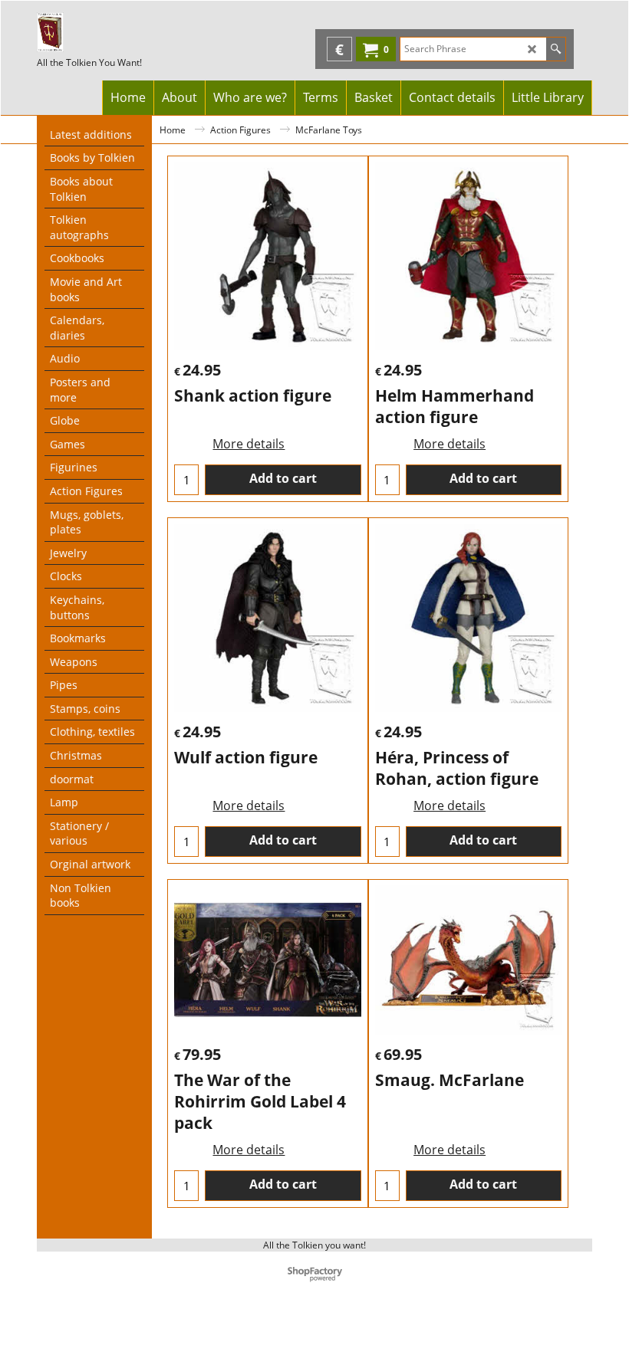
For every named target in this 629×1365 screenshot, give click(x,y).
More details (248, 443)
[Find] (555, 49)
